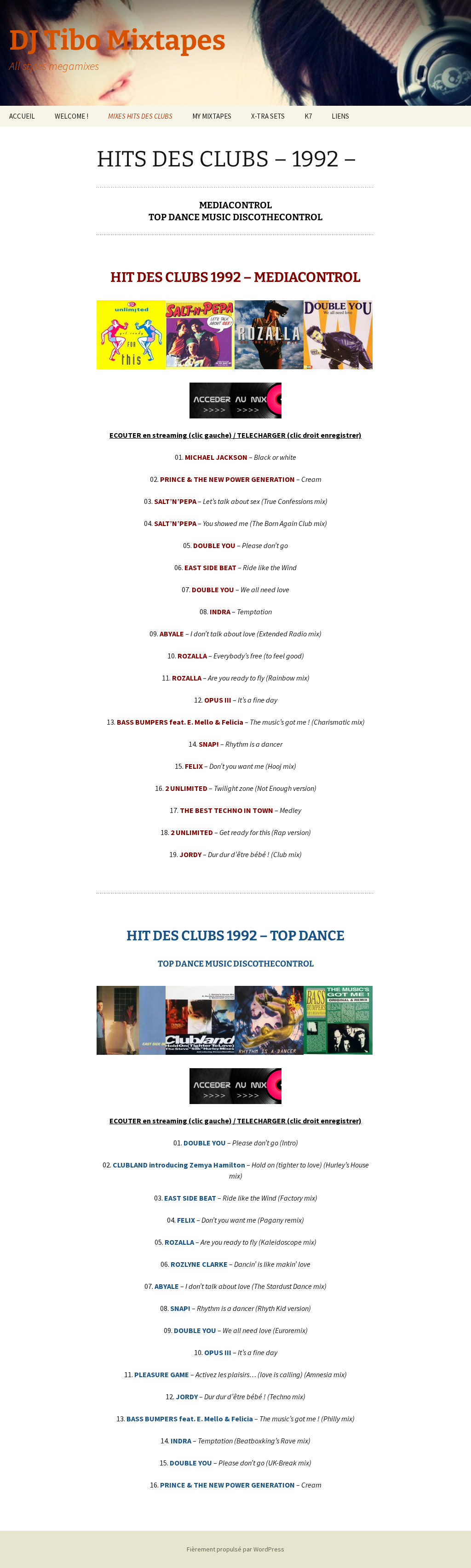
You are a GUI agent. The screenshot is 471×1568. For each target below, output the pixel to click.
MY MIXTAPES (211, 116)
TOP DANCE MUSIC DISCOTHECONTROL (235, 217)
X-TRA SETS (268, 116)
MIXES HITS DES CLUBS (140, 116)
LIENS (340, 116)
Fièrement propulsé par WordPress (235, 1549)
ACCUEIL (22, 116)
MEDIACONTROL (235, 205)
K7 (308, 116)
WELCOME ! (71, 116)
